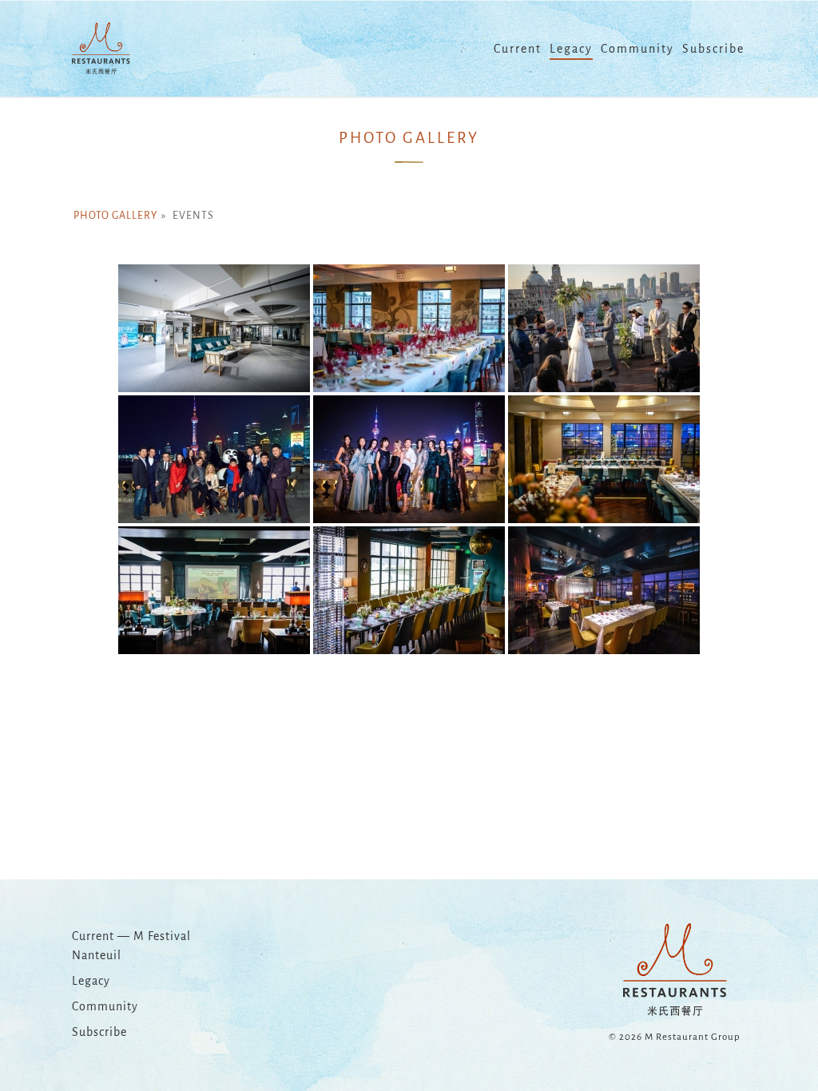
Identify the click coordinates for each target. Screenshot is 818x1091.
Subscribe (99, 1032)
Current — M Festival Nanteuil (131, 946)
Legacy (91, 980)
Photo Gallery (115, 215)
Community (105, 1006)
